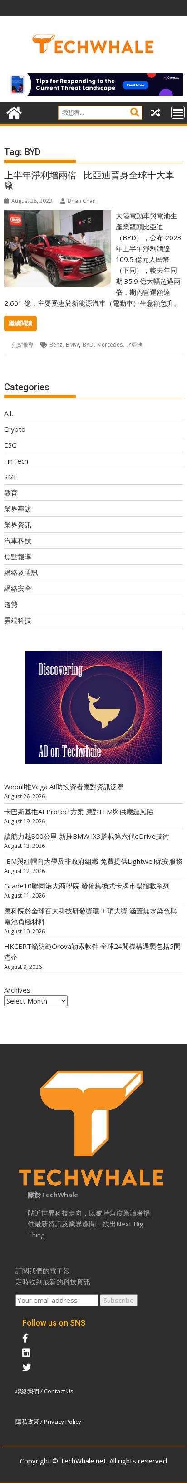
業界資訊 (17, 524)
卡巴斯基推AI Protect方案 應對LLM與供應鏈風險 (78, 811)
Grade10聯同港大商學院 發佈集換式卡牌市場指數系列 (87, 885)
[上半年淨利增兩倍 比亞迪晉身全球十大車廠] (57, 215)
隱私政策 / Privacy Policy (48, 1421)
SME (11, 476)
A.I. (8, 413)
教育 (11, 492)
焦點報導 (23, 344)
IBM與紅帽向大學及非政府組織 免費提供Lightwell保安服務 (93, 861)
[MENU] (178, 112)
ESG (10, 444)
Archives (17, 989)
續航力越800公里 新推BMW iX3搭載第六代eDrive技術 (86, 836)
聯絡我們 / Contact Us (44, 1391)
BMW (72, 344)
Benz (55, 344)
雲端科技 (17, 620)
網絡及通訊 (21, 572)
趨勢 (11, 604)
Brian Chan (82, 201)
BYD (88, 344)
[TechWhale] (13, 111)
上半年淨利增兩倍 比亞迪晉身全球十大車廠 (89, 180)
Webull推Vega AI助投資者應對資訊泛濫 (64, 786)
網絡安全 (17, 588)
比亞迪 (134, 344)
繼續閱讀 (20, 323)
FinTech (16, 460)
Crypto (14, 429)
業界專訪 (17, 508)
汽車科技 (17, 540)
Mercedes (110, 344)
